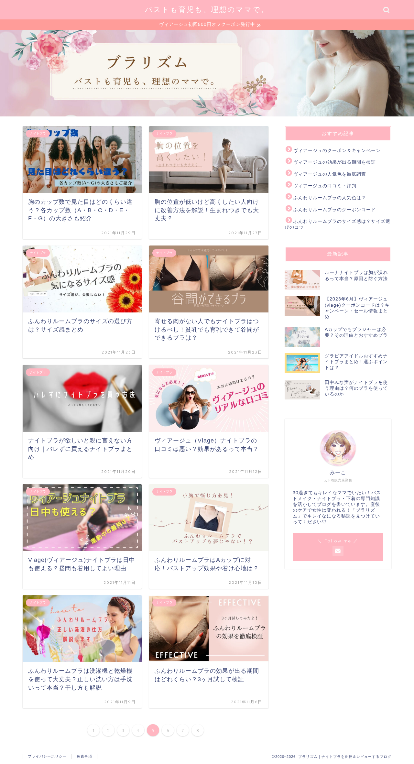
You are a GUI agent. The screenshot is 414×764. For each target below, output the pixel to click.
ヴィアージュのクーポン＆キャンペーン (337, 150)
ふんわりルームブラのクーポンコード (334, 209)
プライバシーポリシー (47, 756)
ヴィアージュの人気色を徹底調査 (329, 174)
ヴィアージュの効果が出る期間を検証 (334, 162)
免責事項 (84, 756)
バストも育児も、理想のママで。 (207, 9)
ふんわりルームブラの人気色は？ (329, 197)
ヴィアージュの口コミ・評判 (324, 185)
